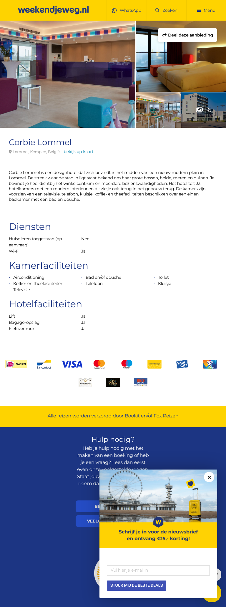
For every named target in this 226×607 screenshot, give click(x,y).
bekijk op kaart (78, 151)
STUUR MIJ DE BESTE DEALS (136, 585)
